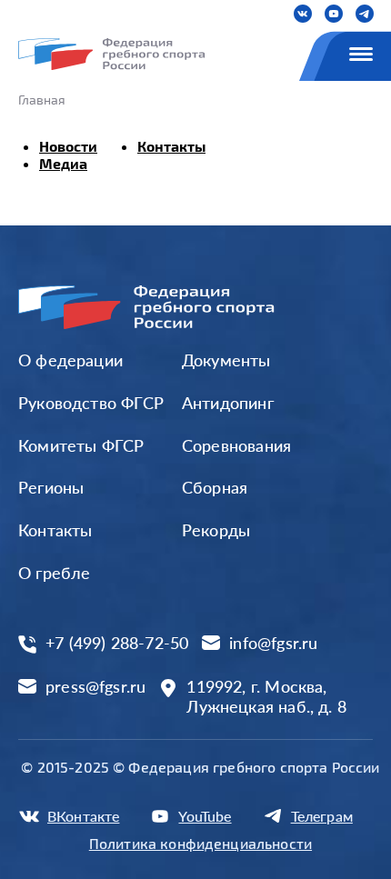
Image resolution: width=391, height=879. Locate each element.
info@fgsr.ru (273, 643)
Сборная (214, 487)
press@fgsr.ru (95, 686)
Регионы (51, 487)
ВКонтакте (83, 815)
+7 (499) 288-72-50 (116, 643)
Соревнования (236, 445)
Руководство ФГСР (91, 403)
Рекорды (216, 530)
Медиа (63, 163)
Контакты (171, 146)
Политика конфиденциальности (200, 843)
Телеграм (322, 815)
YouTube (204, 815)
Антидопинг (228, 403)
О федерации (70, 360)
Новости (68, 146)
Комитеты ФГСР (81, 445)
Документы (226, 360)
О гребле (54, 573)
